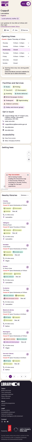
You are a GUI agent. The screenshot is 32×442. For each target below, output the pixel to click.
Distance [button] (23, 195)
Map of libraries (6, 396)
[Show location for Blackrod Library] (27, 310)
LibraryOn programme (8, 403)
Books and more (6, 390)
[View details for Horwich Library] (16, 361)
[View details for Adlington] (16, 231)
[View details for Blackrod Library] (16, 318)
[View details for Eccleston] (16, 296)
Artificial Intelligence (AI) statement (12, 416)
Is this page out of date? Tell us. (10, 26)
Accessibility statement (8, 412)
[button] (16, 43)
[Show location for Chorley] (27, 201)
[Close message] (28, 175)
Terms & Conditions (7, 414)
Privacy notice (5, 410)
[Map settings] (29, 159)
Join (16, 30)
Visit (7, 30)
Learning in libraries (7, 394)
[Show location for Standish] (27, 245)
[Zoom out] (29, 155)
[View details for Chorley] (16, 209)
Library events (5, 398)
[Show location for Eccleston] (27, 288)
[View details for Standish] (16, 253)
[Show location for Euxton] (27, 267)
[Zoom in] (29, 152)
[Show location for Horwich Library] (27, 354)
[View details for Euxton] (16, 274)
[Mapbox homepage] (4, 189)
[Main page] (5, 3)
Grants (3, 405)
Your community (6, 392)
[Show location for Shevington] (27, 332)
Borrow (25, 30)
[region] (16, 170)
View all (14, 211)
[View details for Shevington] (16, 340)
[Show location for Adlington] (27, 223)
